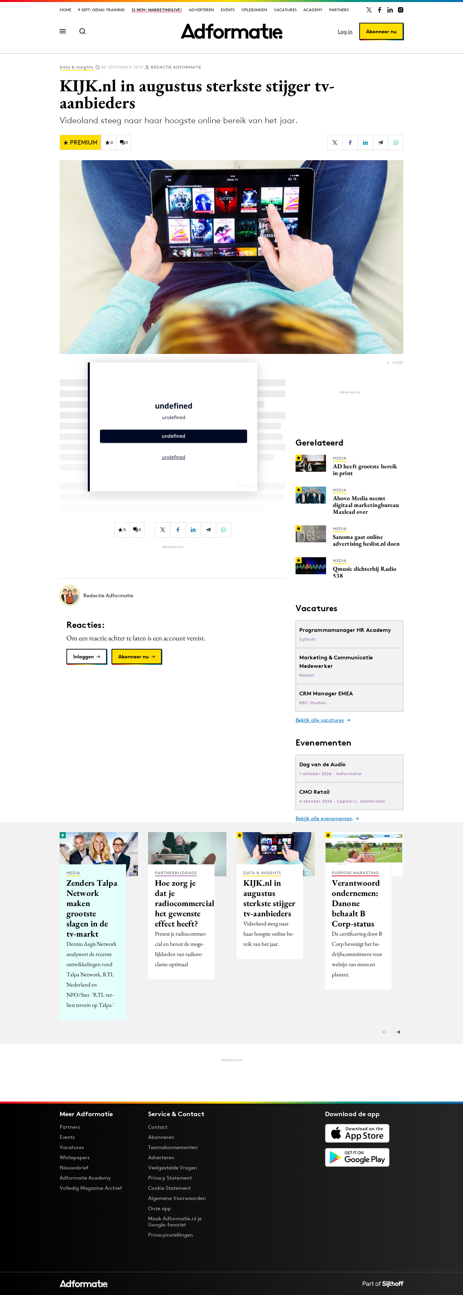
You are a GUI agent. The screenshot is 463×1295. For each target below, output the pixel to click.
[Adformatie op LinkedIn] (390, 10)
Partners (339, 9)
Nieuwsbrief (74, 1167)
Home (65, 9)
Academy (312, 9)
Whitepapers (75, 1157)
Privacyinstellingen (170, 1235)
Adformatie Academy (85, 1178)
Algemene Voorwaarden (177, 1198)
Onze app (159, 1208)
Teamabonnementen (173, 1147)
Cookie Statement (169, 1188)
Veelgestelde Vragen (172, 1167)
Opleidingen (254, 9)
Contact (157, 1127)
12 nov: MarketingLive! (157, 9)
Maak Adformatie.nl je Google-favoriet (175, 1221)
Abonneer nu (381, 31)
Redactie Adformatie (176, 67)
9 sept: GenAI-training (101, 9)
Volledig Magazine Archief (91, 1188)
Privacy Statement (170, 1178)
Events (228, 9)
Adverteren (201, 9)
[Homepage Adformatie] (231, 31)
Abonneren (161, 1137)
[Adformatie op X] (369, 10)
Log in (345, 31)
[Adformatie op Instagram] (400, 10)
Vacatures (285, 9)
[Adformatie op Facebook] (379, 10)
